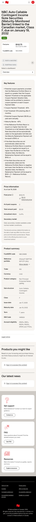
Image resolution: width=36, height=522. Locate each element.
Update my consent (24, 495)
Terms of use (5, 485)
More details (23, 264)
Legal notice (6, 337)
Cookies (4, 488)
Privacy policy (22, 485)
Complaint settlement (7, 492)
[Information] (12, 195)
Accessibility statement (25, 492)
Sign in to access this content (16, 365)
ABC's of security (23, 488)
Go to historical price (27, 198)
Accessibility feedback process (7, 496)
